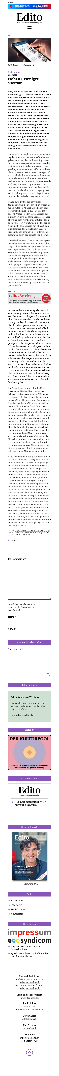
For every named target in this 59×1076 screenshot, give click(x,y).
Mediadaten (27, 1041)
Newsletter (17, 914)
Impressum (29, 1006)
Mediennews (14, 72)
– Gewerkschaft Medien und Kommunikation (30, 955)
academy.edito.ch (23, 715)
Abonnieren (17, 901)
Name (12, 617)
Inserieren (16, 905)
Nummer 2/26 (31, 884)
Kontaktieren (18, 910)
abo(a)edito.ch (29, 1028)
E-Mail (12, 629)
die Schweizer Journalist (26, 948)
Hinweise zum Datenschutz (29, 1009)
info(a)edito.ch (29, 1019)
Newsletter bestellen (29, 998)
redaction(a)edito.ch (30, 988)
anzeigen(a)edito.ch (29, 1038)
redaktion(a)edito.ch (30, 982)
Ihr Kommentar (17, 559)
